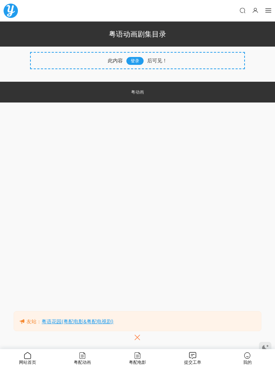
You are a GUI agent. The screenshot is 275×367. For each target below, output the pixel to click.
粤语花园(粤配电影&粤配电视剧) (78, 321)
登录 (135, 60)
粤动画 (137, 92)
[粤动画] (11, 11)
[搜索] (242, 10)
